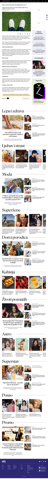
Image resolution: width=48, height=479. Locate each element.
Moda (20, 1)
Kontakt (28, 472)
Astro (36, 1)
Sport (3, 466)
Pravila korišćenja (30, 467)
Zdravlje (9, 465)
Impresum (28, 466)
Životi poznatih (23, 1)
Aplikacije (28, 470)
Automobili (15, 467)
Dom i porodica (30, 1)
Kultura (9, 467)
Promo (13, 442)
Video (21, 465)
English (22, 467)
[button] (45, 157)
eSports (14, 465)
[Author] (39, 91)
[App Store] (42, 470)
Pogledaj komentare (26, 98)
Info (2, 465)
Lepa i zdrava (13, 1)
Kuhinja (34, 1)
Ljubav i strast (17, 1)
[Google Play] (42, 468)
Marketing (28, 465)
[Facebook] (39, 461)
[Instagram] (43, 461)
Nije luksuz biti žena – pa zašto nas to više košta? (39, 102)
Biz (2, 467)
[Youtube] (45, 461)
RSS (27, 471)
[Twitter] (41, 461)
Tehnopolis (15, 466)
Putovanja (9, 466)
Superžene (27, 1)
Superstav (38, 1)
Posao (3, 413)
